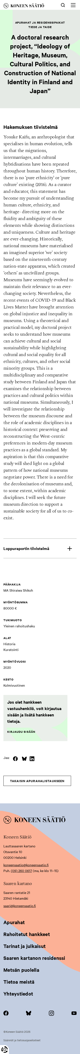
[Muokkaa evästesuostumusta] (4, 1049)
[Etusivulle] (27, 6)
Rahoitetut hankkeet (26, 934)
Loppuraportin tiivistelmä (26, 548)
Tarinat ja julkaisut (24, 946)
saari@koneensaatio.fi (19, 905)
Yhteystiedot (18, 993)
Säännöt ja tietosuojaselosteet (22, 1040)
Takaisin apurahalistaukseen (37, 780)
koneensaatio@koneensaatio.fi (26, 864)
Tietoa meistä (18, 982)
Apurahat (14, 922)
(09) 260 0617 (21, 870)
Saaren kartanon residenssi (34, 958)
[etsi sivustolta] (63, 4)
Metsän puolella (21, 970)
